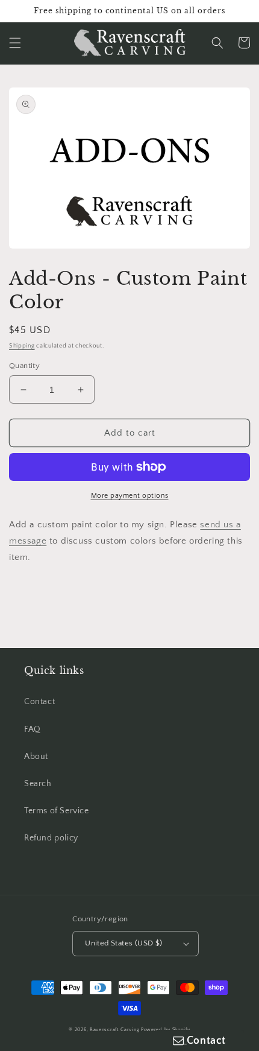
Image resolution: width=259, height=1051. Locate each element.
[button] (15, 43)
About (36, 756)
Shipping (22, 346)
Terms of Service (56, 811)
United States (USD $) (123, 943)
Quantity (24, 365)
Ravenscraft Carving (114, 1029)
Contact (39, 701)
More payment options (130, 496)
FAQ (32, 729)
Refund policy (51, 838)
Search (38, 784)
